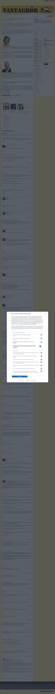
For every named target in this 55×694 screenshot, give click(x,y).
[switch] (40, 334)
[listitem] (27, 332)
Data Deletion (21, 380)
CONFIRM (20, 376)
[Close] (46, 314)
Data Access (27, 380)
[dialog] (27, 347)
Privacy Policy (33, 380)
